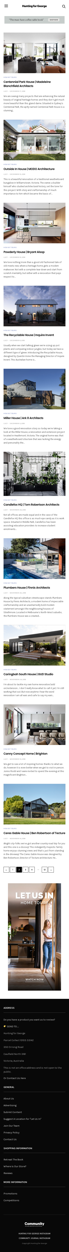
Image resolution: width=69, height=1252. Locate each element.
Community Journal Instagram (34, 1238)
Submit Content (13, 1112)
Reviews (8, 1173)
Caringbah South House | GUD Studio (28, 674)
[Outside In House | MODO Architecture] (34, 140)
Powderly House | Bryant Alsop (24, 252)
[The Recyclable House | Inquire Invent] (34, 306)
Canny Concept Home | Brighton (25, 754)
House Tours (10, 77)
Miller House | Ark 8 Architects (23, 418)
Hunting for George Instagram (34, 1233)
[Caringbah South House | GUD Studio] (34, 645)
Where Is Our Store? (15, 1166)
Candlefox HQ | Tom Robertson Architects (31, 505)
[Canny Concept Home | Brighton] (34, 724)
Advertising (10, 1105)
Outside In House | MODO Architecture (29, 169)
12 (45, 870)
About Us (9, 1098)
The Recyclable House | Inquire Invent (29, 335)
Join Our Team (11, 1125)
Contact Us (10, 1139)
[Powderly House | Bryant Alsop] (34, 223)
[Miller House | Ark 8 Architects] (34, 389)
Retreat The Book (13, 1159)
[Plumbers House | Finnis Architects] (34, 558)
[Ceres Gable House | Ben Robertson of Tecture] (34, 804)
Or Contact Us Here (15, 1078)
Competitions (11, 1200)
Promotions (10, 1193)
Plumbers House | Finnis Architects (27, 588)
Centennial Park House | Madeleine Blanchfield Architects (27, 84)
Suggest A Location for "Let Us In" (22, 1119)
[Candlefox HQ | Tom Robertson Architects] (34, 474)
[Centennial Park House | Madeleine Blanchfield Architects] (34, 53)
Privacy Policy (11, 1132)
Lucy (6, 91)
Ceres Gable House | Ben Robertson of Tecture (34, 833)
